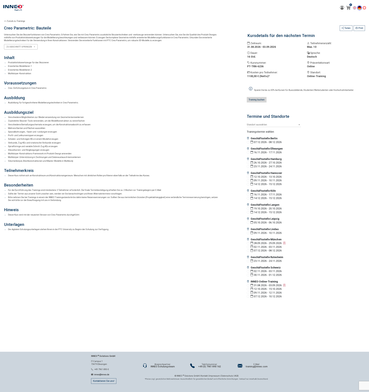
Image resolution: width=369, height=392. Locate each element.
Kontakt (204, 376)
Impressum (214, 376)
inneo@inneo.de (101, 374)
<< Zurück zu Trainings (14, 21)
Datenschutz (227, 376)
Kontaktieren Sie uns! (103, 381)
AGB (237, 376)
